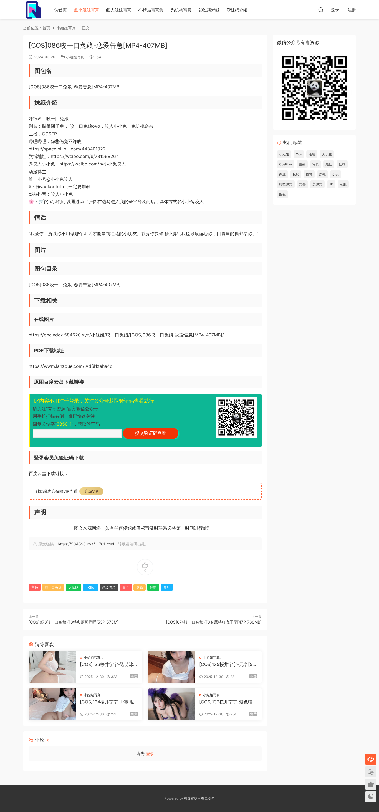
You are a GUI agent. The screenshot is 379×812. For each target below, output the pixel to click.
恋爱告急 (109, 587)
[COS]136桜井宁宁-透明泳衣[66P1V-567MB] (109, 664)
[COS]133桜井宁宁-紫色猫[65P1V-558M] (228, 702)
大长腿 (74, 587)
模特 (309, 174)
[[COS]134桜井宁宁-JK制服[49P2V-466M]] (52, 704)
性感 (312, 154)
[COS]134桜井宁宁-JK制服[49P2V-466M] (107, 702)
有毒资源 (190, 798)
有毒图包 (207, 798)
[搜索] (321, 10)
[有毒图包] (32, 9)
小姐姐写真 (88, 9)
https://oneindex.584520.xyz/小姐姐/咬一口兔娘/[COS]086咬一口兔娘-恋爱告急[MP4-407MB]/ (126, 335)
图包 (282, 194)
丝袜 (342, 164)
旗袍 (322, 174)
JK (331, 184)
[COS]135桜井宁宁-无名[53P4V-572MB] (227, 664)
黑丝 (166, 587)
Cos (299, 154)
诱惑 (139, 587)
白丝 (126, 587)
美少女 (317, 184)
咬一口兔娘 (53, 587)
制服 (343, 184)
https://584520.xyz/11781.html (86, 544)
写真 (315, 164)
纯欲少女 (285, 184)
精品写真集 (153, 9)
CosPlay (285, 164)
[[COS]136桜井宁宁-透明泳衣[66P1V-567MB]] (52, 667)
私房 (295, 174)
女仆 (302, 184)
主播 (34, 587)
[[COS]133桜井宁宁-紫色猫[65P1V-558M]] (171, 704)
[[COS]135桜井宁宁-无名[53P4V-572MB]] (171, 667)
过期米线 (211, 9)
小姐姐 (90, 587)
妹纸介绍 (239, 9)
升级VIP (91, 491)
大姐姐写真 (120, 9)
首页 (63, 9)
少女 (335, 174)
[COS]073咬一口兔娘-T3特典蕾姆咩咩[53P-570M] (73, 622)
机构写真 (183, 9)
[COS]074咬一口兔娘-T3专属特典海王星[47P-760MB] (214, 622)
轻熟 (153, 587)
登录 (150, 753)
